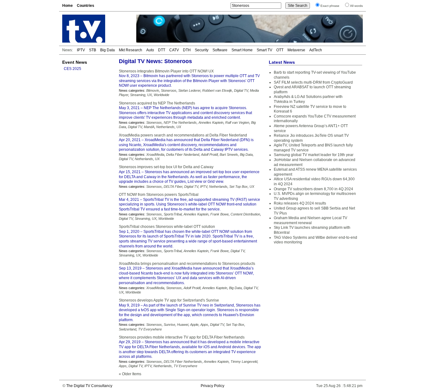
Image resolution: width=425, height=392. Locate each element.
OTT (279, 50)
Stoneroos (168, 90)
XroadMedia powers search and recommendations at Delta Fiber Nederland (183, 135)
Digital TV (241, 90)
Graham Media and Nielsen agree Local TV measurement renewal (310, 220)
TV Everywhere (150, 329)
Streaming (137, 95)
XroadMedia (155, 154)
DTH (187, 50)
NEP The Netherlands (180, 122)
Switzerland (127, 329)
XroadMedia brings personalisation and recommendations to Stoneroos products (187, 263)
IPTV (81, 50)
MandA (149, 127)
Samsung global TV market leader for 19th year (313, 155)
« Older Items (130, 374)
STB (92, 50)
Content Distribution (245, 214)
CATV (174, 50)
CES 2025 (72, 69)
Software (220, 50)
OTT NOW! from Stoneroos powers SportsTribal (158, 194)
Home (67, 5)
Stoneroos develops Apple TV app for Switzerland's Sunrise (169, 300)
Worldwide (161, 95)
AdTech (315, 50)
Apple (194, 324)
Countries (85, 5)
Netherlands (165, 127)
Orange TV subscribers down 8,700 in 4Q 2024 (313, 189)
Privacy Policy (212, 386)
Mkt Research (130, 50)
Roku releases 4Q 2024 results (300, 203)
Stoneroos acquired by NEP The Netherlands (157, 103)
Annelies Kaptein (210, 122)
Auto (150, 50)
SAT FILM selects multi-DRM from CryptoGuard (313, 82)
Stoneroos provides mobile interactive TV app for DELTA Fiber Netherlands (182, 337)
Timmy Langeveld (244, 361)
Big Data (107, 50)
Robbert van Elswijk (217, 90)
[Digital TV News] (95, 29)
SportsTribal (173, 214)
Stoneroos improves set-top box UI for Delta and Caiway (166, 167)
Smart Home (242, 50)
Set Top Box (238, 186)
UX (149, 95)
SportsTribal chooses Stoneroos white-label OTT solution (167, 226)
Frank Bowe (219, 214)
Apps (204, 324)
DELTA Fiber (173, 186)
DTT (161, 50)
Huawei (182, 324)
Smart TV (264, 50)
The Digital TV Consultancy (89, 386)
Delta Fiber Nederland (182, 154)
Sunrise (169, 324)
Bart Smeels (229, 154)
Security (201, 50)
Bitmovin (152, 90)
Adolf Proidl (209, 154)
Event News (74, 62)
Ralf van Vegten (237, 122)
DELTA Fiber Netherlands (183, 361)
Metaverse (296, 50)
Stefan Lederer (189, 90)
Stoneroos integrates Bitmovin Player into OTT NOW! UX (166, 71)
